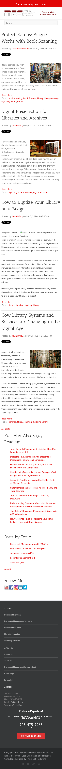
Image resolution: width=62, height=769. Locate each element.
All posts (5, 428)
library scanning (51, 98)
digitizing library (8, 101)
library (40, 98)
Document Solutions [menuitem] (12, 628)
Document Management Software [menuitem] (18, 621)
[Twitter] (21, 764)
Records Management (22, 557)
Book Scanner (29, 98)
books (20, 101)
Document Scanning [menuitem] (12, 615)
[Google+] (32, 764)
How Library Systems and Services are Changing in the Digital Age (30, 321)
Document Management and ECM (29, 544)
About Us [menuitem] (8, 648)
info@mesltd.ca (16, 702)
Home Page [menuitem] (9, 673)
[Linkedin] (37, 764)
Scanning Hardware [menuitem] (12, 640)
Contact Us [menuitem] (8, 654)
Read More (6, 95)
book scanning (15, 98)
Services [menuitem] (8, 608)
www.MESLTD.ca (15, 705)
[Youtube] (27, 764)
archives (28, 192)
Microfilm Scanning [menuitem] (12, 634)
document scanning (22, 553)
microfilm (17, 562)
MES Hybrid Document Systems (28, 548)
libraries (19, 305)
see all (7, 569)
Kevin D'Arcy (17, 125)
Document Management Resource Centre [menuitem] (20, 667)
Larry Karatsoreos (20, 48)
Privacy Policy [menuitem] (9, 680)
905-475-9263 (40, 4)
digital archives (40, 192)
